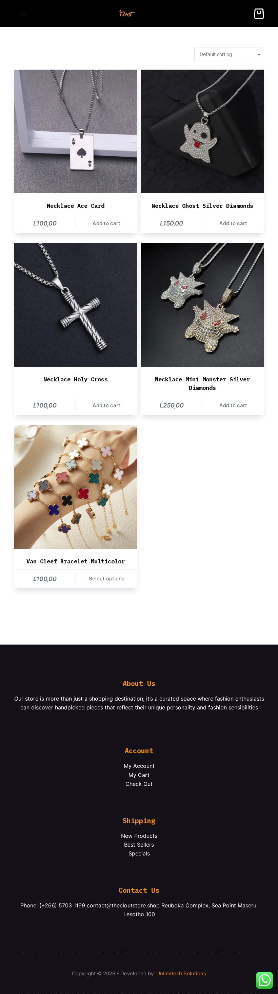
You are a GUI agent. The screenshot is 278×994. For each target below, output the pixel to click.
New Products (139, 835)
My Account (139, 765)
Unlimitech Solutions (181, 973)
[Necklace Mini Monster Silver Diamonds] (202, 305)
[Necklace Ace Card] (75, 131)
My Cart (139, 775)
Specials (139, 853)
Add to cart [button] (106, 223)
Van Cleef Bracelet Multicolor (75, 561)
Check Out (139, 783)
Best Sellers (139, 844)
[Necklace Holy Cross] (75, 305)
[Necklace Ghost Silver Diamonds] (202, 131)
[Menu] (24, 14)
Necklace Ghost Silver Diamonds (202, 206)
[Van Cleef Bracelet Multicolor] (75, 487)
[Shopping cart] (259, 13)
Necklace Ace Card (75, 206)
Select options (106, 578)
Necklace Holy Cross (75, 379)
